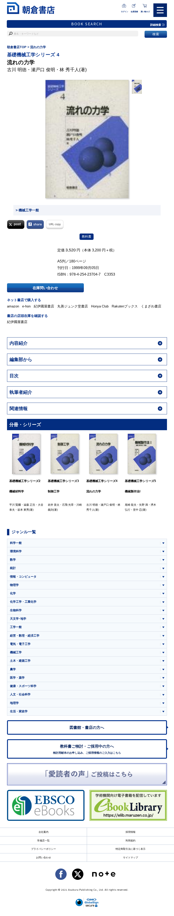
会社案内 (43, 832)
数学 (13, 559)
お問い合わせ (43, 857)
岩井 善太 (15, 504)
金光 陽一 (145, 504)
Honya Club (100, 306)
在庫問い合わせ (45, 288)
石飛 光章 (29, 504)
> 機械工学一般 (27, 210)
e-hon (26, 306)
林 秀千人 (69, 69)
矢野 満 (105, 504)
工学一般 (16, 627)
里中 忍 (98, 509)
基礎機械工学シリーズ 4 (33, 54)
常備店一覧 (43, 840)
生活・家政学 (19, 711)
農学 (13, 669)
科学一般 (16, 543)
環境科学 (16, 551)
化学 (13, 593)
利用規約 (130, 840)
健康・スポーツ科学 (23, 686)
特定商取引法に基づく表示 (130, 849)
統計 (13, 568)
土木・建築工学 (20, 660)
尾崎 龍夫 (92, 504)
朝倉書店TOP (16, 47)
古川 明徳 (17, 69)
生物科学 (16, 610)
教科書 (86, 236)
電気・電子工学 (20, 644)
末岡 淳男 (130, 504)
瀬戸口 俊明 (43, 69)
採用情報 (130, 832)
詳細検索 (155, 24)
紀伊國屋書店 (44, 306)
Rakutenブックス (125, 306)
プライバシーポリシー (43, 849)
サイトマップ (130, 857)
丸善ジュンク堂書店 (72, 306)
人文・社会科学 (20, 694)
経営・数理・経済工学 (24, 635)
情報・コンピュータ (23, 576)
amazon (13, 306)
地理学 (14, 703)
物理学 (14, 585)
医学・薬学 (17, 677)
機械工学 (16, 652)
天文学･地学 (18, 618)
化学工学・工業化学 (23, 601)
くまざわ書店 (151, 306)
